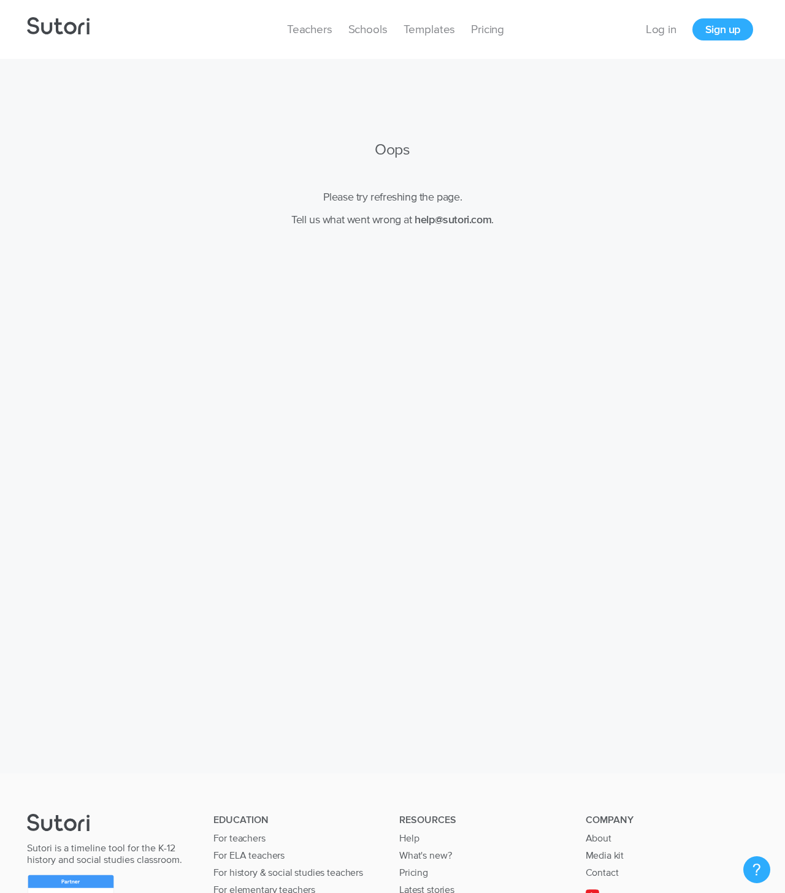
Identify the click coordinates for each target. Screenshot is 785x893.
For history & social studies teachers (288, 872)
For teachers (239, 837)
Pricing (487, 29)
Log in (661, 29)
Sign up (722, 29)
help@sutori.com (453, 219)
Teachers (309, 29)
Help (409, 837)
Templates (430, 29)
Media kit (605, 854)
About (598, 837)
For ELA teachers (249, 854)
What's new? (425, 854)
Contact (602, 872)
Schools (368, 29)
